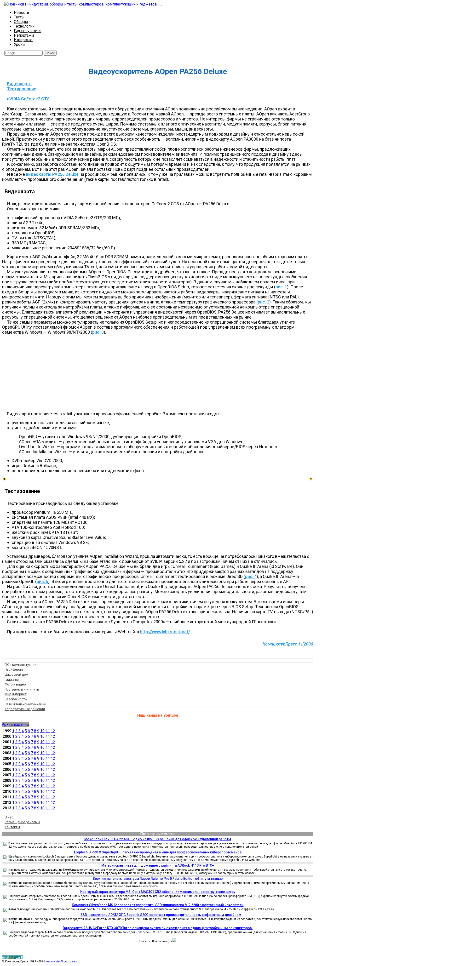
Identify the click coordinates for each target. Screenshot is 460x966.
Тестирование (21, 88)
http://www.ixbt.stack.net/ (165, 631)
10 (42, 731)
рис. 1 (281, 286)
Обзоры (21, 21)
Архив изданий (15, 724)
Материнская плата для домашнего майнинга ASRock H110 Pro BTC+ (157, 865)
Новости (21, 12)
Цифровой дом (16, 674)
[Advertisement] (160, 372)
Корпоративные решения (25, 709)
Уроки (19, 44)
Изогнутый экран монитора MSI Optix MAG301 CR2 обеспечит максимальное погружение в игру (157, 892)
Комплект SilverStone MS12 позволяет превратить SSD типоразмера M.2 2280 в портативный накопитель (158, 905)
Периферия (14, 669)
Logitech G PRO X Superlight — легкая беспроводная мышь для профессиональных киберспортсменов (158, 852)
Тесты (19, 17)
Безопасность (16, 699)
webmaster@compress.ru (63, 961)
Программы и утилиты (22, 689)
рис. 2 (263, 301)
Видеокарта (19, 83)
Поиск (50, 53)
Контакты (12, 827)
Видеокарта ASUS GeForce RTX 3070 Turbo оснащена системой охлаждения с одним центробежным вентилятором (158, 928)
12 (53, 731)
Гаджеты (12, 679)
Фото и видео (15, 684)
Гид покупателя (27, 31)
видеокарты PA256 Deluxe (52, 174)
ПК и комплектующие (21, 665)
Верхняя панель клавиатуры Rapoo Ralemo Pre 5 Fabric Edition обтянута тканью (158, 878)
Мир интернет (16, 694)
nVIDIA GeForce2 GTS (28, 98)
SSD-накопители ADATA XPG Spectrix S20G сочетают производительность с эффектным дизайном (160, 915)
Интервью (23, 40)
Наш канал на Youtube (157, 715)
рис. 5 (42, 581)
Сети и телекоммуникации (25, 704)
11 (48, 731)
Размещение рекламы (22, 822)
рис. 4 (251, 576)
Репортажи (24, 35)
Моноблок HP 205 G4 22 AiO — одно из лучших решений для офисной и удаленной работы (157, 839)
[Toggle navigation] (160, 5)
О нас (9, 817)
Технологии (24, 26)
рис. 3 (98, 332)
